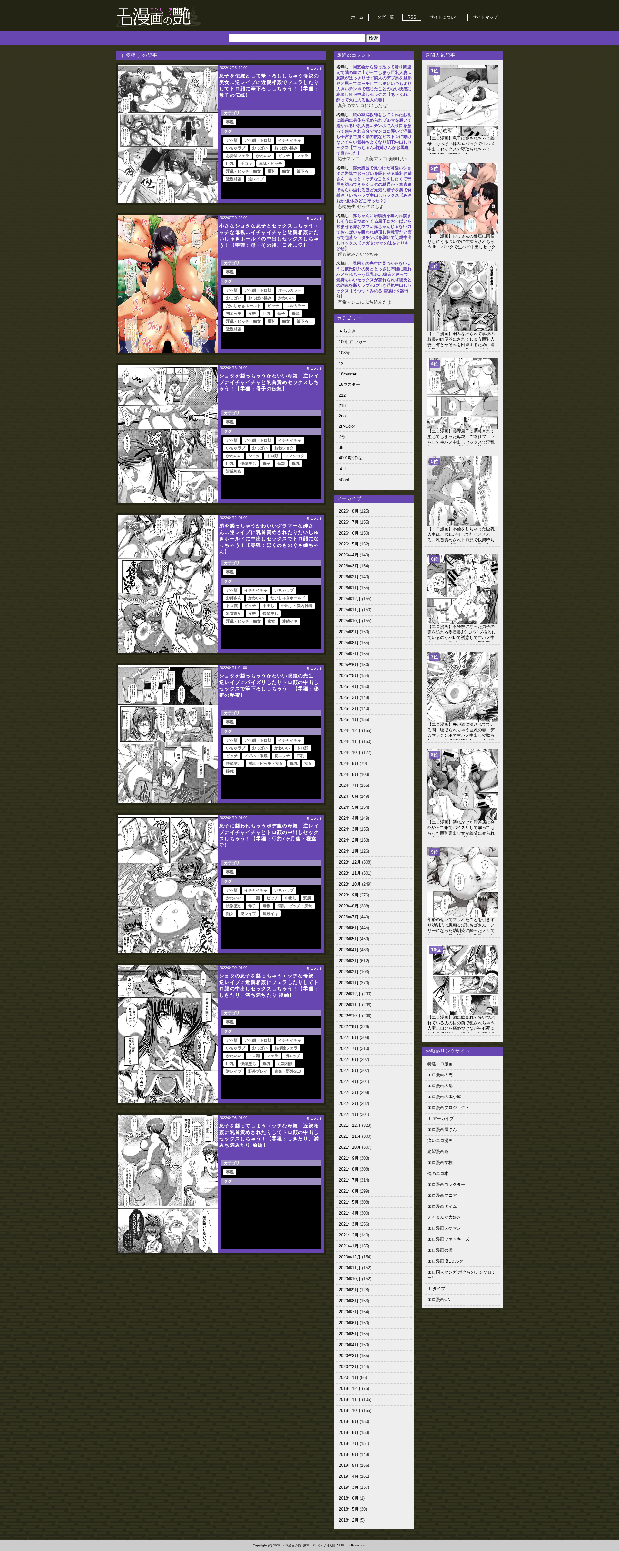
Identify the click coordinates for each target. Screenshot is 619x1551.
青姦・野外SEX (287, 1071)
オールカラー (289, 290)
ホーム (357, 17)
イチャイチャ (289, 140)
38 (341, 447)
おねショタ (284, 448)
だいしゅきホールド (243, 306)
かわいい (263, 156)
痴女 (286, 171)
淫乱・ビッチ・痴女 (243, 171)
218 (342, 405)
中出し (268, 606)
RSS (412, 17)
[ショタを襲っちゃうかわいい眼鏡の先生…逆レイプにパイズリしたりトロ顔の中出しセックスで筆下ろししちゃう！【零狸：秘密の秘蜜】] (168, 734)
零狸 (230, 122)
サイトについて (444, 17)
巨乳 (230, 163)
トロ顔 (272, 456)
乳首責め (233, 613)
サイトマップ (485, 17)
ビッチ (284, 156)
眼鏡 (230, 771)
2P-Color (347, 426)
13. (342, 363)
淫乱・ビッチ (270, 163)
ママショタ (294, 456)
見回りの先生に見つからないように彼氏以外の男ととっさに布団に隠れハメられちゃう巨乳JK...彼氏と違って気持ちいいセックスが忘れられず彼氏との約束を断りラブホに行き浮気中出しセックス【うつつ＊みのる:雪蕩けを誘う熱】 (374, 280)
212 (342, 395)
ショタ (254, 456)
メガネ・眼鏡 (256, 756)
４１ (343, 468)
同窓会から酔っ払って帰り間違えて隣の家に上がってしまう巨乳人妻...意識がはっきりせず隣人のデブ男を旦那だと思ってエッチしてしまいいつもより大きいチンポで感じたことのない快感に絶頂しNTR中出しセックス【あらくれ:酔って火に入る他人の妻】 (374, 83)
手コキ (246, 163)
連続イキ (290, 621)
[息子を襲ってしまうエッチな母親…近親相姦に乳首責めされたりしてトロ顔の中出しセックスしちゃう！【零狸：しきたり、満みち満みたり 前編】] (168, 1184)
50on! (344, 479)
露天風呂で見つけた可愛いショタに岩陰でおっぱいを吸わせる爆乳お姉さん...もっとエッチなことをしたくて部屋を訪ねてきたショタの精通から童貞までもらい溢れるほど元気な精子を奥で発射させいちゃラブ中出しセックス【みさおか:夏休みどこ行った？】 (374, 184)
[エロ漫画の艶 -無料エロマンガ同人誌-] (158, 7)
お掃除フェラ (237, 156)
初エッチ (233, 313)
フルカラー (295, 306)
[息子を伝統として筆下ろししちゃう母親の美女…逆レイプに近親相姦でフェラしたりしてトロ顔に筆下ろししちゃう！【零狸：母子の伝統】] (168, 134)
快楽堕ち (248, 463)
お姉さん (233, 598)
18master (347, 374)
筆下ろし (304, 171)
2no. (343, 416)
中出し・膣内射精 (296, 606)
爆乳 (271, 171)
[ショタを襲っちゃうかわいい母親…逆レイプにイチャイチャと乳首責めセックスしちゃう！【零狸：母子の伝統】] (168, 434)
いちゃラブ (235, 148)
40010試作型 (351, 457)
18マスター (349, 384)
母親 (296, 313)
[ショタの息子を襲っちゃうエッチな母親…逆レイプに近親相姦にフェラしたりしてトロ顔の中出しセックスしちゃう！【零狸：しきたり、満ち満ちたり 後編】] (168, 1034)
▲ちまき (347, 330)
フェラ (302, 156)
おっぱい (260, 148)
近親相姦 (233, 179)
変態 (252, 313)
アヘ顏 (232, 140)
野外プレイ (258, 1071)
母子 (281, 313)
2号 (342, 436)
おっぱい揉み (286, 148)
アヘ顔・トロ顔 (257, 140)
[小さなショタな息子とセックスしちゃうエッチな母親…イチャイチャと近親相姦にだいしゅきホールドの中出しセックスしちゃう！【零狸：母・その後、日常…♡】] (168, 284)
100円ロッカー (353, 341)
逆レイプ (256, 179)
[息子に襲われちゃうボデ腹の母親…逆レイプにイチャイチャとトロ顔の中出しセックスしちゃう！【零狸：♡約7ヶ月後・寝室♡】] (168, 884)
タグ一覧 (385, 17)
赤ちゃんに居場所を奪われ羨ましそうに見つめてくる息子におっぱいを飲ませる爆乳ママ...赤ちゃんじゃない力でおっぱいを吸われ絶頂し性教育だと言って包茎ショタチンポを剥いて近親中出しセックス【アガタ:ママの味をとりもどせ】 (374, 232)
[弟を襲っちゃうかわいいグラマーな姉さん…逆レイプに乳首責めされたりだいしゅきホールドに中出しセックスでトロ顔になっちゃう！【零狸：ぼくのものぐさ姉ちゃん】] (168, 584)
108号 (344, 352)
